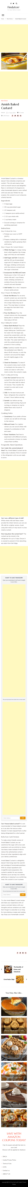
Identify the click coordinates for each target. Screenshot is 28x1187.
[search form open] (16, 3)
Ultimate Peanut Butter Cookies (14, 1031)
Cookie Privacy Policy (9, 1160)
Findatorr (13, 7)
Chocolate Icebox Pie (14, 1105)
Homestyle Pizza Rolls (14, 1124)
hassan (3, 112)
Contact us (6, 1170)
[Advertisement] (14, 38)
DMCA (5, 1156)
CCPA (4, 1167)
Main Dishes (4, 100)
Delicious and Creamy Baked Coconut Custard (14, 1012)
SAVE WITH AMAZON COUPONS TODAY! (14, 1137)
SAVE (23, 818)
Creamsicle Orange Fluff (14, 1078)
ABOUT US (6, 1174)
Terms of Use (7, 1163)
